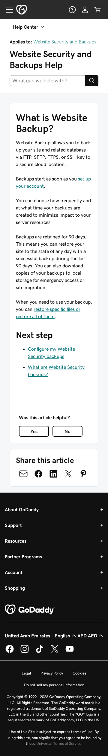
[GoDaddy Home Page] (30, 609)
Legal (26, 673)
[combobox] (47, 80)
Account (13, 572)
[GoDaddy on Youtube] (69, 651)
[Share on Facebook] (38, 473)
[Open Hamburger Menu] (7, 9)
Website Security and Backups (64, 41)
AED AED (87, 635)
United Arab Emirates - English (37, 635)
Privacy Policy (51, 673)
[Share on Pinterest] (83, 473)
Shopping (15, 587)
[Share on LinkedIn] (53, 473)
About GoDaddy (22, 509)
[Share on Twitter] (68, 473)
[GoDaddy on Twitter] (54, 651)
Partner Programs (23, 556)
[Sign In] (85, 9)
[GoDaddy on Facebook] (9, 651)
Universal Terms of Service (58, 743)
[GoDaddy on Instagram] (24, 651)
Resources (15, 540)
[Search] (91, 80)
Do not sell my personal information (54, 685)
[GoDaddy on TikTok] (39, 651)
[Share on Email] (23, 473)
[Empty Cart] (97, 9)
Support (13, 525)
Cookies (79, 673)
